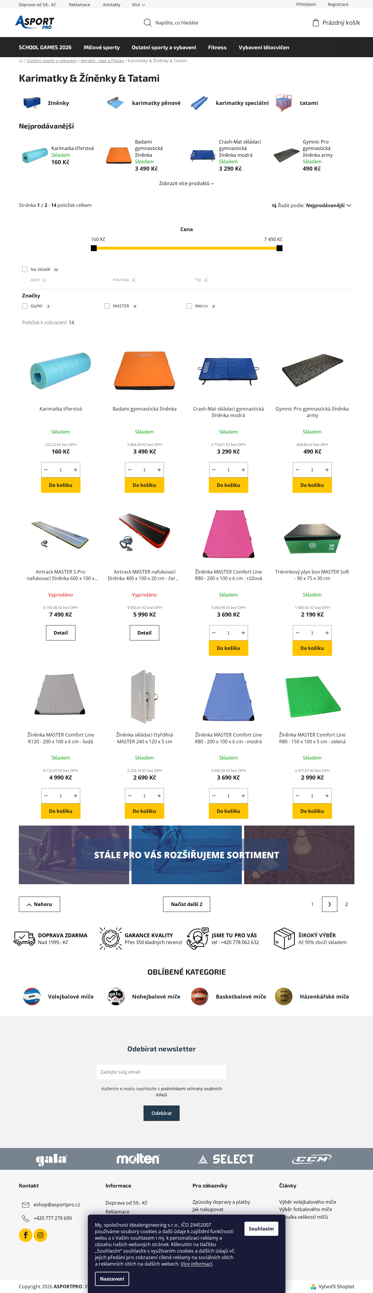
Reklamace (79, 4)
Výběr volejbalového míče (307, 1202)
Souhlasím (261, 1229)
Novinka (123, 279)
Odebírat (162, 1113)
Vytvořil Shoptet (336, 1286)
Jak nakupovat (208, 1209)
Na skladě (44, 269)
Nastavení (112, 1279)
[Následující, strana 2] (329, 904)
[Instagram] (40, 1235)
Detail (61, 633)
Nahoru (43, 904)
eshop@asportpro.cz (57, 1204)
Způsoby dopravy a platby (221, 1202)
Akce (38, 279)
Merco (204, 306)
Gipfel (40, 306)
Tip (201, 279)
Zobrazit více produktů (184, 183)
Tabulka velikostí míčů (303, 1217)
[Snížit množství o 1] (46, 469)
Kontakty (111, 4)
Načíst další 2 (186, 904)
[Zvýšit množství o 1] (75, 469)
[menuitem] (45, 47)
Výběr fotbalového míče (305, 1209)
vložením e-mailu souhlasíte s (161, 1091)
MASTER (124, 306)
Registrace (338, 4)
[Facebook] (25, 1235)
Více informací (196, 1264)
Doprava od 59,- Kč (37, 4)
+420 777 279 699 (53, 1218)
